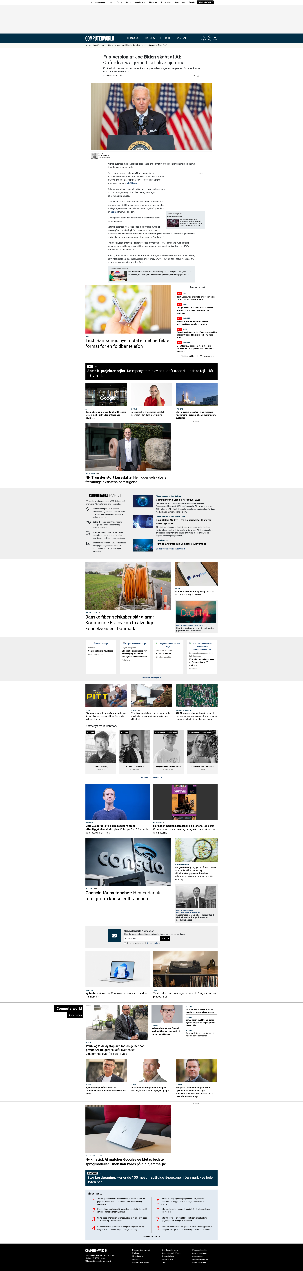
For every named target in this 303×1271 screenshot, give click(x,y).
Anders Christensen (135, 766)
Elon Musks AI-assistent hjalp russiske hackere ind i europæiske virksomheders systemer (195, 348)
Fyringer (89, 823)
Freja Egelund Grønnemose (168, 766)
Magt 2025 (92, 1173)
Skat (185, 329)
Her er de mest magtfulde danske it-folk (124, 45)
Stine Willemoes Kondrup (202, 766)
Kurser (128, 2)
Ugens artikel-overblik (141, 1250)
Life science (90, 473)
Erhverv (150, 38)
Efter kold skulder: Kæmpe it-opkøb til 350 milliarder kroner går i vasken (185, 1210)
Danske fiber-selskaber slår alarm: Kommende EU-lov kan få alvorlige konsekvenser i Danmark (122, 1210)
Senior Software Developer (100, 651)
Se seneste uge (150, 1236)
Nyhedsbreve (180, 2)
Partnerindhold (168, 1256)
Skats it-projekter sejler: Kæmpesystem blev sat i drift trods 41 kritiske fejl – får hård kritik (197, 335)
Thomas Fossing (100, 766)
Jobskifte (89, 888)
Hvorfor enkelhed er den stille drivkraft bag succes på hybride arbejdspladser (159, 272)
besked (114, 212)
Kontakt (192, 2)
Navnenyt (136, 1259)
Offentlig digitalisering (174, 216)
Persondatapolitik (199, 1250)
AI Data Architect (163, 653)
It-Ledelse (166, 38)
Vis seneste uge (207, 356)
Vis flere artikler (187, 356)
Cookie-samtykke (199, 1253)
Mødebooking (140, 2)
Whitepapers (167, 1259)
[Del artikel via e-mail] (194, 76)
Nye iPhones (98, 45)
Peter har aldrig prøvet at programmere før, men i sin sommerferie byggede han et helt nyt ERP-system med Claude (184, 1202)
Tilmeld (165, 938)
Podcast (135, 1253)
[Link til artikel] (128, 309)
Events (119, 2)
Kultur (88, 710)
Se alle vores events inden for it (170, 549)
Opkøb (177, 588)
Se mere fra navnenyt (151, 777)
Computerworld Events (171, 1253)
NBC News (132, 183)
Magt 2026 (157, 823)
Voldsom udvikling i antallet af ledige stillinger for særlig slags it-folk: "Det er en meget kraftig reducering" (120, 1228)
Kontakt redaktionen (140, 1262)
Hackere (186, 342)
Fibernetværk (91, 613)
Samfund (182, 38)
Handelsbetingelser (200, 1259)
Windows (89, 990)
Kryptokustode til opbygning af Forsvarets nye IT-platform (201, 662)
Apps (185, 304)
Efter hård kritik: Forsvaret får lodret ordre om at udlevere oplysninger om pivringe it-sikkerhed (184, 1219)
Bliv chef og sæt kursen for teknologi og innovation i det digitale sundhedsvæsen (134, 654)
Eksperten (153, 2)
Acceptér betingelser (135, 943)
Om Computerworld (98, 2)
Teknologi (133, 38)
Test (87, 336)
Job (111, 2)
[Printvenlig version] (198, 75)
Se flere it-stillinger (151, 678)
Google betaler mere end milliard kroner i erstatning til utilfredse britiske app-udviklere (195, 310)
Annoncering (166, 2)
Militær (134, 710)
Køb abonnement (205, 2)
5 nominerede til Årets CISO (155, 45)
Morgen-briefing (182, 864)
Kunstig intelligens (184, 710)
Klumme (186, 318)
